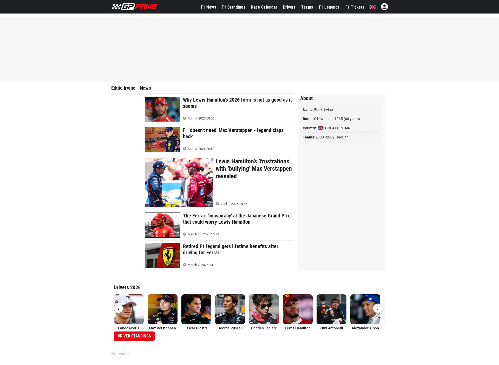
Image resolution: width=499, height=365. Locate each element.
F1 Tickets (354, 7)
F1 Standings (233, 7)
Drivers (289, 7)
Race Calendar (264, 7)
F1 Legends (329, 7)
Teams (307, 7)
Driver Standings (134, 336)
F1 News (208, 7)
